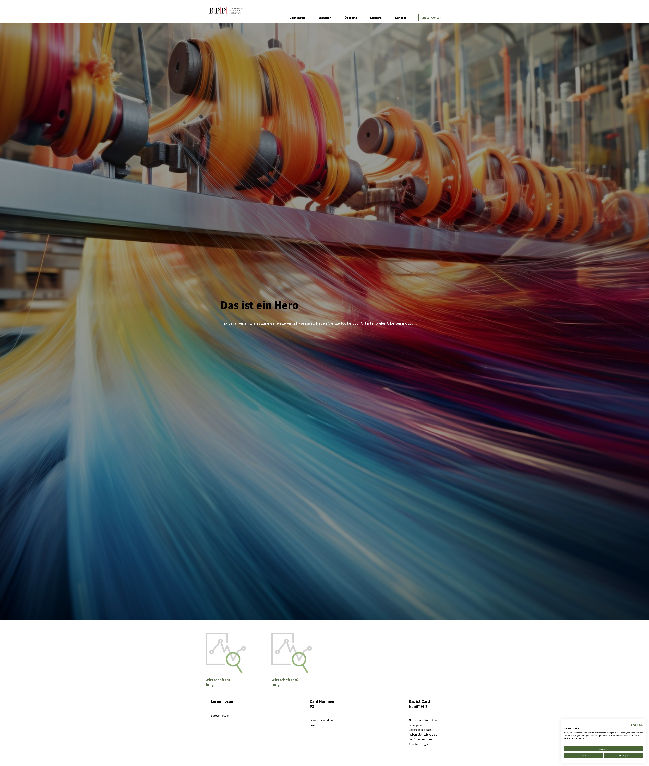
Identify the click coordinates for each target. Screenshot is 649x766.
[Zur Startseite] (226, 11)
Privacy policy (636, 724)
